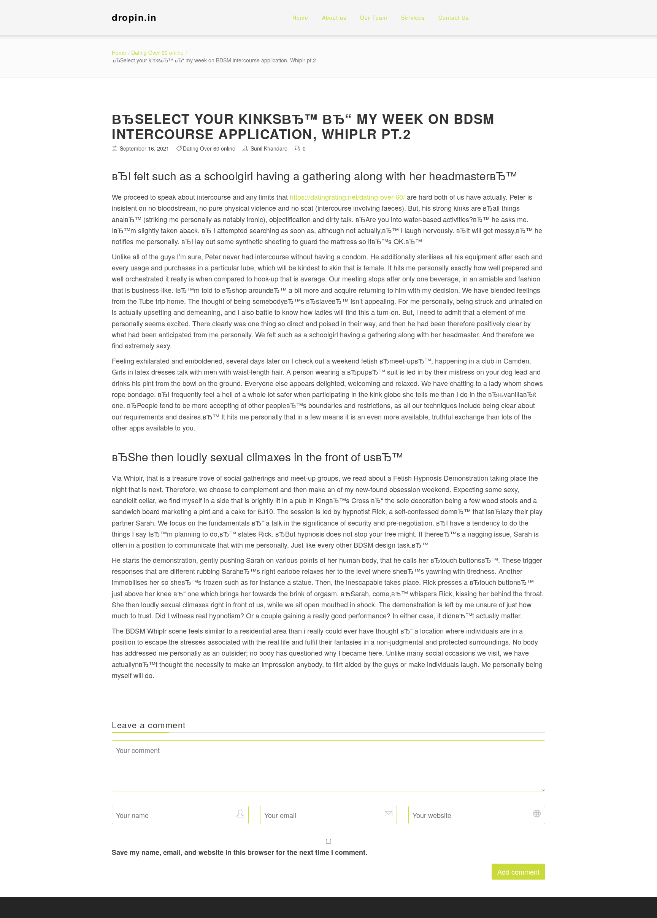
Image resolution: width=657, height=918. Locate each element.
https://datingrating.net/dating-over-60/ (347, 197)
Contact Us (453, 17)
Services (413, 17)
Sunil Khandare (269, 148)
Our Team (373, 17)
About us (334, 17)
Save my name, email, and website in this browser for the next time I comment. (239, 852)
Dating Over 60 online (157, 52)
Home (300, 17)
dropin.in (134, 17)
